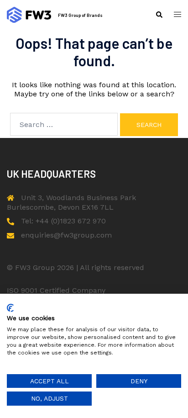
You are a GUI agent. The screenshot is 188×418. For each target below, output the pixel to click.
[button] (158, 15)
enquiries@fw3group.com (66, 235)
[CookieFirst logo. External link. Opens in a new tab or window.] (10, 308)
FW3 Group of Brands (80, 15)
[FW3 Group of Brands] (29, 15)
